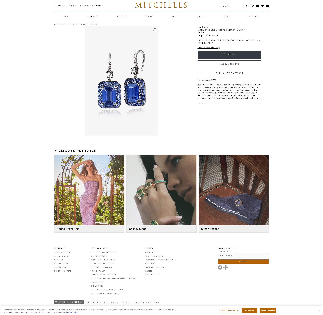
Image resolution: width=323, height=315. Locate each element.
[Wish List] (262, 6)
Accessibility (97, 282)
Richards (60, 6)
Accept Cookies (268, 310)
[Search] (247, 6)
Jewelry (149, 17)
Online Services (99, 256)
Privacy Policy (98, 271)
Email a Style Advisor (229, 73)
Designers (92, 17)
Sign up (243, 262)
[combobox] (233, 6)
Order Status (97, 286)
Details (202, 104)
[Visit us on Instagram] (225, 267)
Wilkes (73, 6)
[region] (161, 310)
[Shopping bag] (267, 6)
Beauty (201, 17)
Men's (175, 17)
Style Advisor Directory (103, 252)
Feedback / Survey (154, 267)
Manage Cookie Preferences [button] (105, 293)
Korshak (97, 6)
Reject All (249, 310)
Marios (84, 6)
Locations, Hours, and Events (160, 260)
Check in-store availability (209, 48)
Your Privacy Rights (229, 310)
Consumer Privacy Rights (103, 275)
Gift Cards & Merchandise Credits (108, 290)
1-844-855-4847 (205, 43)
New (65, 17)
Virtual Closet (62, 264)
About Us (150, 252)
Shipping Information (102, 267)
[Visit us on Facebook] (220, 267)
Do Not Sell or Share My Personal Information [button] (115, 278)
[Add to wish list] (154, 29)
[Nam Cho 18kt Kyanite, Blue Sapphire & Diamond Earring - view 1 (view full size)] (121, 81)
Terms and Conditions (102, 264)
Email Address (224, 251)
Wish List (58, 260)
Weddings (254, 17)
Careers (149, 271)
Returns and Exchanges (103, 260)
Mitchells (162, 6)
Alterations (60, 267)
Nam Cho (203, 27)
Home (226, 17)
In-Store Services (154, 256)
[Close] (319, 310)
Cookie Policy (72, 312)
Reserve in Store (229, 64)
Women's (122, 17)
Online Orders (61, 256)
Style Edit (150, 264)
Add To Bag (229, 55)
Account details (62, 252)
